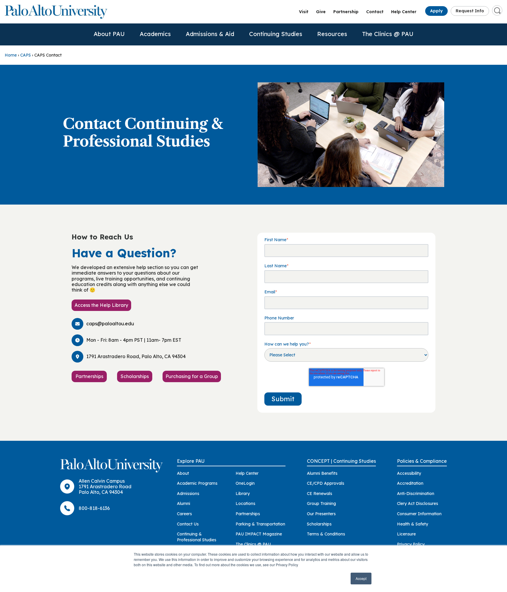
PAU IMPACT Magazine (259, 534)
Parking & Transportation (260, 524)
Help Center (403, 11)
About (183, 473)
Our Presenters (321, 513)
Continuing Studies (275, 34)
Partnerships (89, 376)
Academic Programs (197, 483)
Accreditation (410, 483)
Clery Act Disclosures (417, 503)
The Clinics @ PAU (387, 34)
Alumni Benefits (322, 473)
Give (321, 11)
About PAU (109, 34)
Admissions (188, 493)
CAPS (25, 55)
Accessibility (409, 473)
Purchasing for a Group (191, 376)
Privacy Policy (411, 544)
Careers (184, 513)
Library (243, 493)
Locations (245, 503)
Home (11, 55)
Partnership (346, 11)
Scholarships (135, 376)
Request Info (470, 10)
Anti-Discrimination (415, 493)
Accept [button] (361, 578)
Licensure (406, 534)
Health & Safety (412, 524)
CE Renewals (319, 493)
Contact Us (188, 524)
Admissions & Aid (210, 34)
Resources (332, 34)
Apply (436, 10)
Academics (155, 34)
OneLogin (245, 483)
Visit (303, 11)
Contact (374, 11)
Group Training (321, 503)
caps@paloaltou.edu (110, 323)
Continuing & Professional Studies (196, 536)
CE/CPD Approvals (325, 483)
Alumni (183, 503)
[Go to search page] (497, 10)
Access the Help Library (101, 305)
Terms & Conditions (326, 534)
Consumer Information (419, 513)
